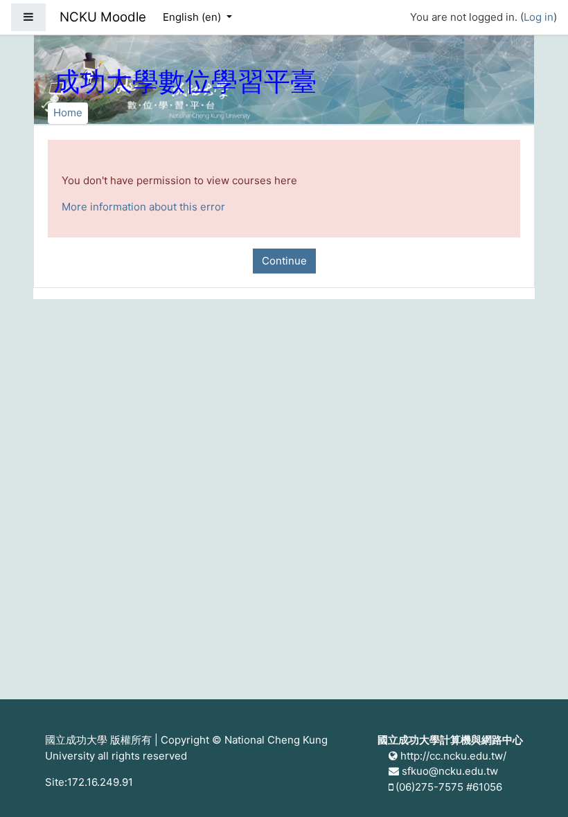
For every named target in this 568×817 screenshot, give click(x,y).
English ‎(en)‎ (193, 17)
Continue (284, 260)
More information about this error (143, 206)
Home (67, 112)
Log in (538, 17)
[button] (537, 787)
